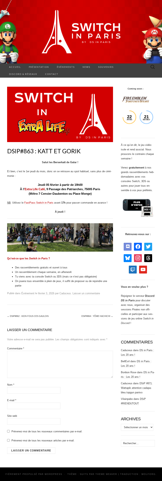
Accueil (15, 67)
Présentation (39, 67)
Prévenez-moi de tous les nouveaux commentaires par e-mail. (46, 431)
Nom (10, 384)
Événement (27, 293)
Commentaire (15, 348)
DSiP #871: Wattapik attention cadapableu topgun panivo (137, 388)
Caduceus (65, 293)
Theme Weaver (106, 474)
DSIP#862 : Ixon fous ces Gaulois (28, 316)
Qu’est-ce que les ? (28, 258)
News (86, 67)
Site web (12, 415)
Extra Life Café (34, 189)
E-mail (11, 400)
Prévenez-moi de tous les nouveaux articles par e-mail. (42, 440)
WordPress (53, 474)
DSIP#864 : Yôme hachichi (97, 316)
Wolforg (148, 474)
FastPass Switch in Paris (38, 202)
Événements (66, 67)
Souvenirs (106, 67)
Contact (51, 74)
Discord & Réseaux (23, 74)
